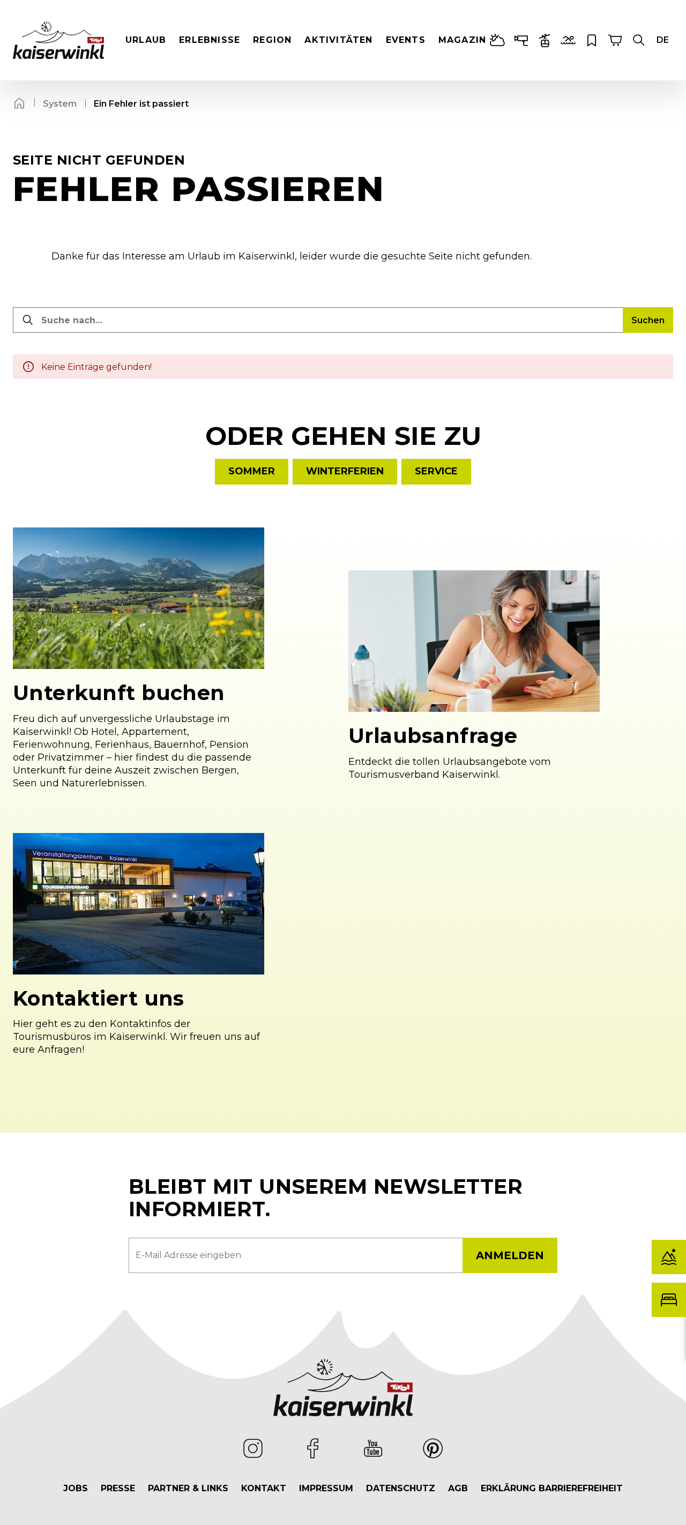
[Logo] (58, 40)
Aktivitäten (338, 40)
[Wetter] (497, 40)
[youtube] (373, 1448)
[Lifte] (544, 40)
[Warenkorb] (615, 40)
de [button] (663, 40)
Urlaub (145, 40)
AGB (458, 1488)
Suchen (648, 320)
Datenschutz (400, 1488)
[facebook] (313, 1448)
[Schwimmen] (568, 40)
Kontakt (263, 1488)
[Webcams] (521, 40)
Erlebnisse (209, 40)
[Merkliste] (591, 40)
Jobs (75, 1488)
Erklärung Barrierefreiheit (552, 1488)
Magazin (462, 40)
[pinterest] (433, 1448)
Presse (118, 1488)
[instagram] (253, 1448)
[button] (639, 40)
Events (406, 40)
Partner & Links (188, 1488)
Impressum (326, 1488)
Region (272, 40)
